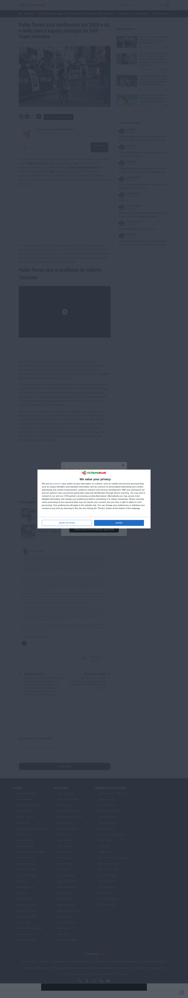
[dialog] (94, 499)
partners (57, 484)
